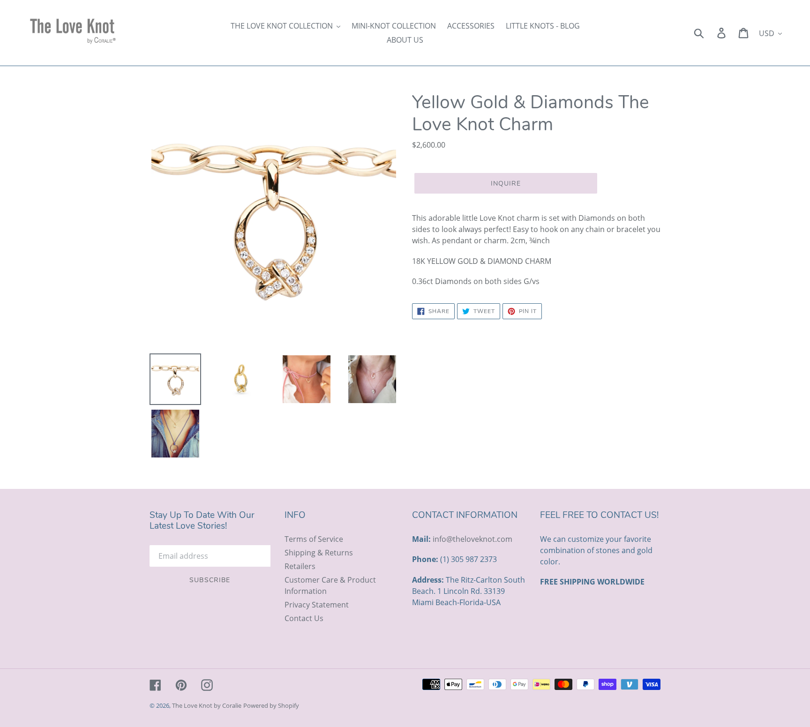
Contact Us (304, 618)
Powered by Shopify (271, 705)
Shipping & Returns (319, 552)
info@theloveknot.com (472, 539)
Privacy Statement (317, 605)
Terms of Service (314, 539)
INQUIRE (506, 183)
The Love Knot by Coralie (206, 705)
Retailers (300, 566)
